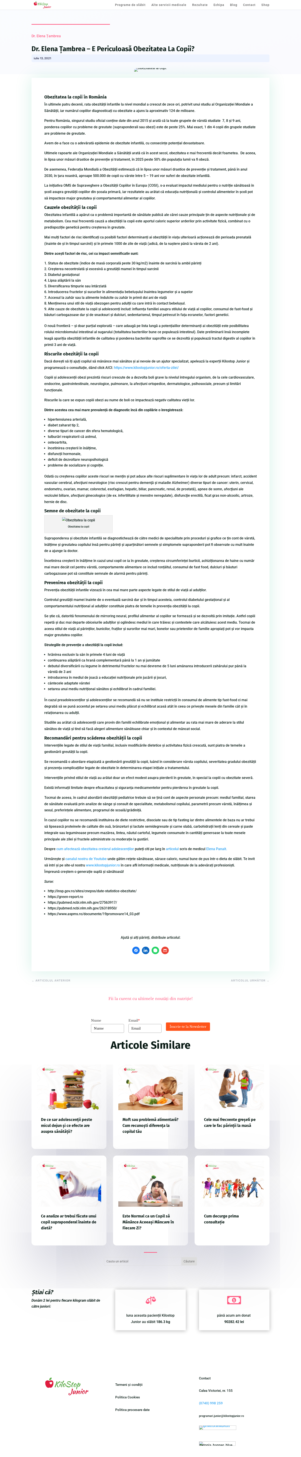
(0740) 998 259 (211, 1403)
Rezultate (200, 5)
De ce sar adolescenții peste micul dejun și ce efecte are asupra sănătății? (66, 1125)
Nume (96, 1020)
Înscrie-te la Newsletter (188, 1027)
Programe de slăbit (130, 5)
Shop (265, 5)
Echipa (219, 5)
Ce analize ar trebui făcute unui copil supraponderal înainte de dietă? (68, 1222)
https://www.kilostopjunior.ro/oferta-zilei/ (146, 368)
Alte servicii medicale (168, 5)
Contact (249, 5)
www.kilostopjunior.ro (103, 865)
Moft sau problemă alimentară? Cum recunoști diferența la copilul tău (150, 1125)
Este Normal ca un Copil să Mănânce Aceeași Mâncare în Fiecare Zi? (148, 1222)
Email (134, 1020)
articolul (172, 849)
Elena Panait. (216, 849)
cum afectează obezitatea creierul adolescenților (95, 849)
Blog (233, 5)
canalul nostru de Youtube (86, 859)
